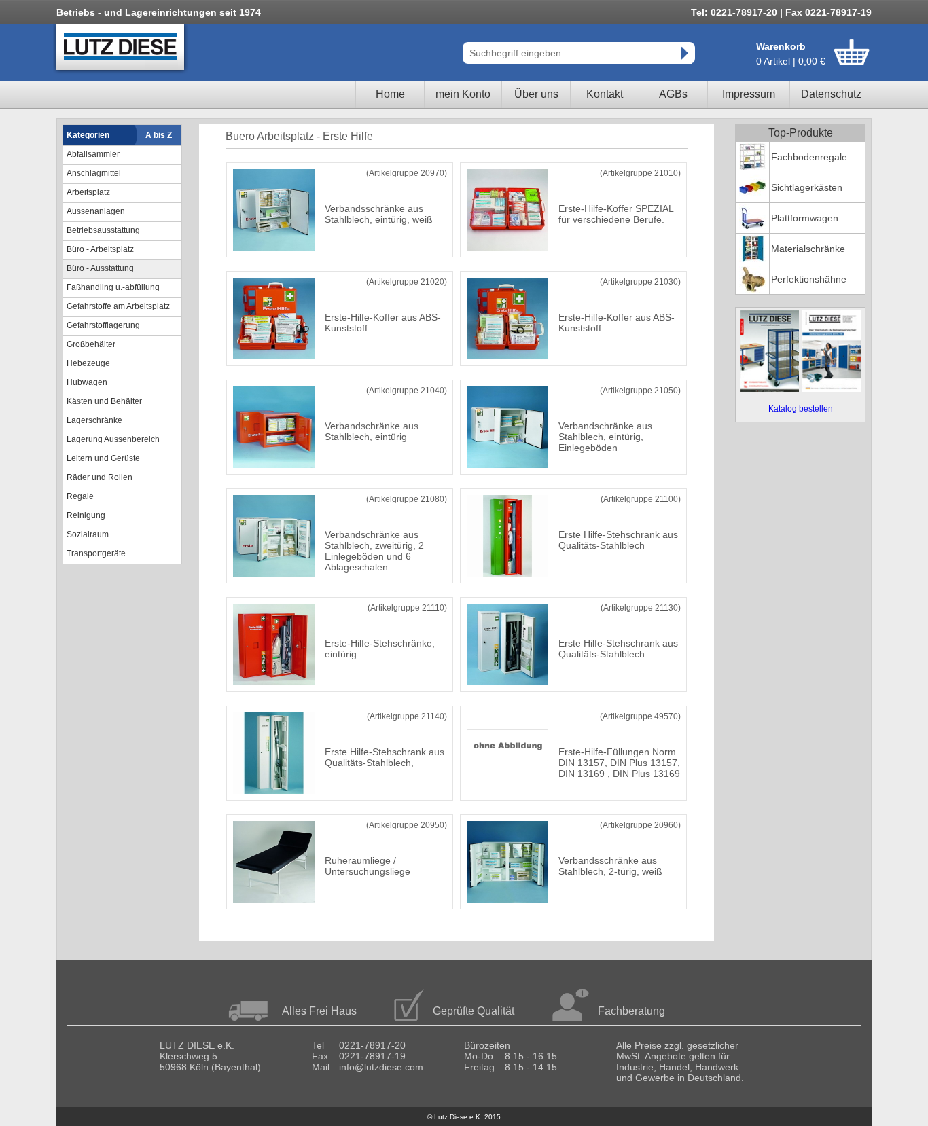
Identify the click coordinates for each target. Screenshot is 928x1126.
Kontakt (604, 94)
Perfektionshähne (808, 279)
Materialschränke (808, 248)
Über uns (536, 94)
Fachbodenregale (809, 156)
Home (390, 94)
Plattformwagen (804, 218)
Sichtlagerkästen (806, 187)
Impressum (748, 94)
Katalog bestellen (800, 409)
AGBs (673, 94)
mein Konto (462, 94)
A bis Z (158, 135)
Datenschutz (831, 94)
